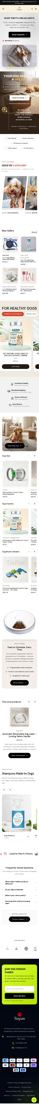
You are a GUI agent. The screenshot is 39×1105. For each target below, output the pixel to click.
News (19, 1099)
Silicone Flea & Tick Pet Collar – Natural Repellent (13, 493)
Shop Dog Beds (18, 35)
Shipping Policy (28, 1091)
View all (34, 232)
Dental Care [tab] (31, 314)
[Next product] (34, 702)
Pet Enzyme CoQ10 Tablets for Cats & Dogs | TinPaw (15, 355)
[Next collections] (10, 789)
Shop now (15, 366)
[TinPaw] (19, 9)
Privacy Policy (26, 1087)
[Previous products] (29, 455)
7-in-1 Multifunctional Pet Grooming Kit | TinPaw (9, 290)
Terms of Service (14, 1087)
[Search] (32, 9)
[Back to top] (34, 1100)
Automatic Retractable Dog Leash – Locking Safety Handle (19, 735)
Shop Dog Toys (13, 446)
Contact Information (18, 1095)
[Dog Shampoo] (16, 813)
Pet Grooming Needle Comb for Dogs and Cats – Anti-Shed (15, 589)
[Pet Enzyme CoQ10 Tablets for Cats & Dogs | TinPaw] (15, 335)
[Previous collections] (4, 789)
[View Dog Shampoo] (28, 836)
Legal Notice (31, 1095)
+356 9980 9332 (21, 1043)
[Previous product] (29, 702)
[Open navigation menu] (3, 9)
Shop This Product (18, 755)
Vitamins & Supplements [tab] (13, 314)
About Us (7, 1095)
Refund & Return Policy (13, 1091)
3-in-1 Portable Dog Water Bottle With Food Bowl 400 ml (28, 261)
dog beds (19, 22)
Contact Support (18, 919)
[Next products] (34, 455)
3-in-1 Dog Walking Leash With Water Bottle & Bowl (8, 259)
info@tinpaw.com (21, 1048)
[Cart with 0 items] (36, 9)
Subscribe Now (19, 996)
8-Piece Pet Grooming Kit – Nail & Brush (28, 290)
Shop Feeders (18, 683)
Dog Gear (5, 255)
